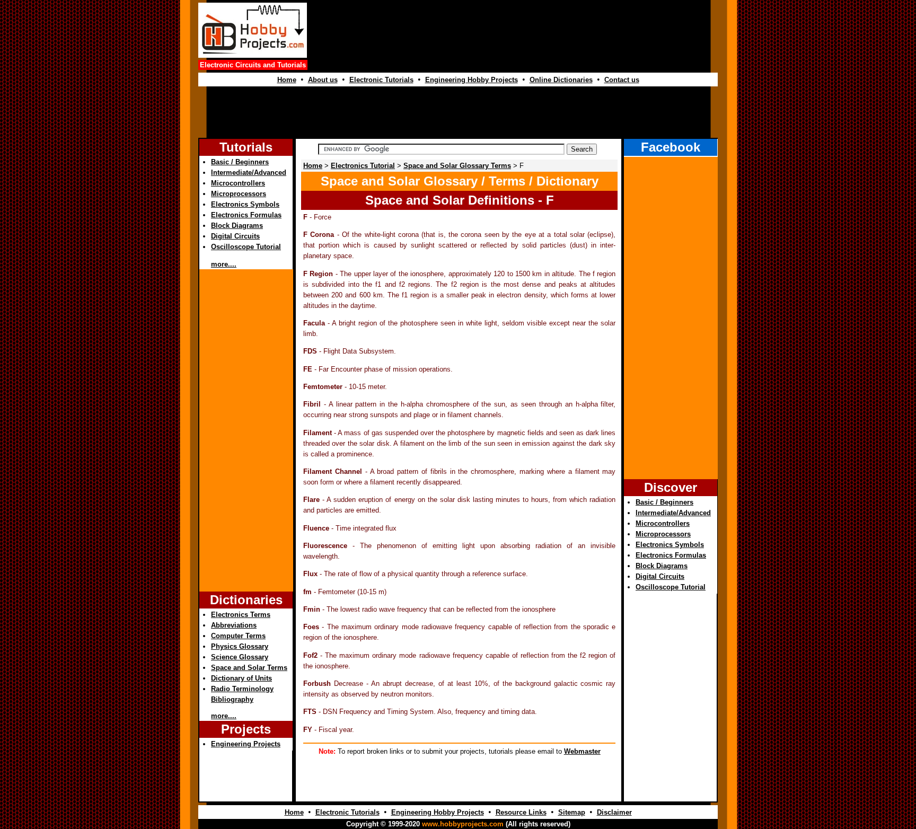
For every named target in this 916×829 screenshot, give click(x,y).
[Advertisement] (514, 42)
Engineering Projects (245, 744)
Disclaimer (614, 812)
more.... (223, 264)
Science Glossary (239, 657)
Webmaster (582, 751)
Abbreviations (234, 625)
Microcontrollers (238, 183)
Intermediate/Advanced (248, 173)
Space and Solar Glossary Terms (457, 166)
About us (323, 80)
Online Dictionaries (561, 80)
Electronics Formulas (246, 215)
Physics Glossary (239, 646)
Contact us (621, 80)
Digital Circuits (235, 236)
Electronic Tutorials (381, 80)
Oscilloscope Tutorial (246, 247)
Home (286, 80)
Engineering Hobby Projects (471, 80)
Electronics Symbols (245, 204)
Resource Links (521, 812)
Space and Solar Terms (249, 668)
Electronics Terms (240, 615)
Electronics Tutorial (363, 166)
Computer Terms (238, 636)
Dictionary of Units (241, 678)
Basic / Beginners (240, 162)
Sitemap (571, 812)
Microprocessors (238, 194)
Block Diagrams (237, 226)
